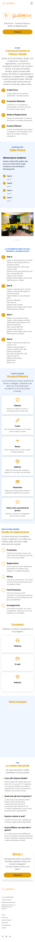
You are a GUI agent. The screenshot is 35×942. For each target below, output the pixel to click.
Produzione (4, 922)
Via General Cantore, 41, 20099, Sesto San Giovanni (8, 906)
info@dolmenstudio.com (17, 667)
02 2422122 (17, 649)
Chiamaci (17, 875)
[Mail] (6, 936)
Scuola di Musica (6, 920)
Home (3, 915)
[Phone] (10, 936)
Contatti (3, 928)
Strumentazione (6, 925)
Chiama (16, 32)
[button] (2, 226)
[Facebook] (2, 936)
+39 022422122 (6, 900)
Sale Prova (4, 917)
